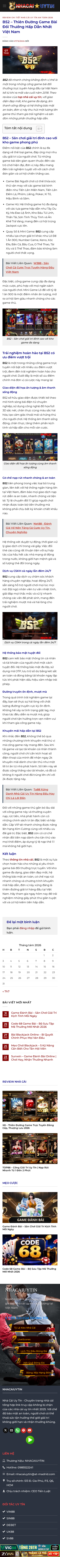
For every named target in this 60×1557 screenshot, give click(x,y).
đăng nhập (27, 928)
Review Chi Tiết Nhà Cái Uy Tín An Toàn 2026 (27, 17)
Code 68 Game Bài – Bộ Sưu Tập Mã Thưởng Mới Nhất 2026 (32, 1025)
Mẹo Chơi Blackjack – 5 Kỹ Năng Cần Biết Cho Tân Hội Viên (32, 1047)
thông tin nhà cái (21, 859)
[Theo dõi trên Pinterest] (23, 1430)
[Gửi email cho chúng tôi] (11, 1430)
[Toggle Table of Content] (37, 128)
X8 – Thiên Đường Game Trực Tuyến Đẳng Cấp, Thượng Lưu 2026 (28, 1126)
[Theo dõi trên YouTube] (29, 1430)
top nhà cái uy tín (29, 97)
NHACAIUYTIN (21, 1290)
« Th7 (6, 991)
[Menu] (4, 6)
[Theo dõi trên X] (5, 1430)
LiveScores (24, 1339)
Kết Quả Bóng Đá (34, 1362)
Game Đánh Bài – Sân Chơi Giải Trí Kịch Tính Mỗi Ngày (34, 1014)
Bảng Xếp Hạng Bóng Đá (39, 1374)
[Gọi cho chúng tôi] (17, 1430)
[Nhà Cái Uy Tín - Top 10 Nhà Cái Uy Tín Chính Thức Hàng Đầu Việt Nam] (32, 5)
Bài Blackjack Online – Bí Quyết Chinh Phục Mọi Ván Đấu (32, 1036)
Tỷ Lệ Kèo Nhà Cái (25, 1327)
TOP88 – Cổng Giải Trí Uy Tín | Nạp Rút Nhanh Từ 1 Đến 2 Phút (25, 1169)
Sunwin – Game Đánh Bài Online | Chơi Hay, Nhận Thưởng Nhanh (33, 1058)
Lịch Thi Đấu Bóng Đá (34, 1351)
